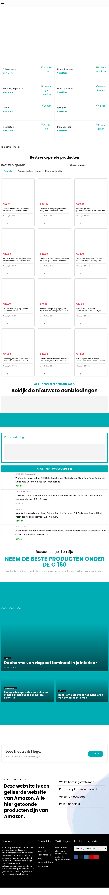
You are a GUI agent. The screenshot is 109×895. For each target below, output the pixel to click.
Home (41, 847)
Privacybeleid (61, 847)
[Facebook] (76, 857)
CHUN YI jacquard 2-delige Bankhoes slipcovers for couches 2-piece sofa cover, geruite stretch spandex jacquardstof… (90, 361)
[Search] (105, 3)
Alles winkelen (44, 854)
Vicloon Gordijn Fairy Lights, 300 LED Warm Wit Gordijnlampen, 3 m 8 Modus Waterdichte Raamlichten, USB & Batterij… (54, 311)
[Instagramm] (86, 857)
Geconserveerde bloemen (25, 474)
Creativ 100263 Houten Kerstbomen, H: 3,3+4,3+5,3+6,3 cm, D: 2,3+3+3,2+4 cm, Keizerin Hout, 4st (90, 311)
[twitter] (81, 857)
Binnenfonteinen (22, 527)
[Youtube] (91, 857)
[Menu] (3, 3)
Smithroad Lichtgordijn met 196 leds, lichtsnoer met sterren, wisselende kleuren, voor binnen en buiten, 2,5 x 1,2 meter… (54, 211)
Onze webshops (45, 862)
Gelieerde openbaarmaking (63, 858)
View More (8, 73)
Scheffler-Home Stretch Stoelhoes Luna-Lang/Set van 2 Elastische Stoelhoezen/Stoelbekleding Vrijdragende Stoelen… (54, 261)
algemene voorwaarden (61, 852)
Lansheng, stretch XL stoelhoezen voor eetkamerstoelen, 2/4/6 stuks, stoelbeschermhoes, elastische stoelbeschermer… (17, 361)
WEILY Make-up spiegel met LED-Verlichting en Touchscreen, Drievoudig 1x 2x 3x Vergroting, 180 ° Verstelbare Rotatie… (17, 311)
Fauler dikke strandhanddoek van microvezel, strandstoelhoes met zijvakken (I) (54, 360)
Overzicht (42, 851)
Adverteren (43, 866)
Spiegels (18, 509)
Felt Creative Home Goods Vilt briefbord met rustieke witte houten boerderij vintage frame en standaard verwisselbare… (16, 211)
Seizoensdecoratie (23, 491)
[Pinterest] (96, 857)
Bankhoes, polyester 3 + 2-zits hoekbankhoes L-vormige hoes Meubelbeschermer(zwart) (89, 260)
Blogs (40, 858)
